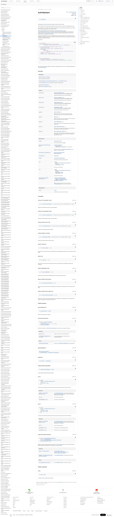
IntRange (62, 146)
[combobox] (90, 1)
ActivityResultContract (44, 82)
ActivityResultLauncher (59, 30)
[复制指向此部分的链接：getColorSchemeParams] (49, 318)
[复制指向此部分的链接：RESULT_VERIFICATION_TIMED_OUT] (54, 291)
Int (41, 112)
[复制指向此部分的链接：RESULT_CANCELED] (47, 244)
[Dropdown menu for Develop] (27, 1)
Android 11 (65, 507)
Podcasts (14, 507)
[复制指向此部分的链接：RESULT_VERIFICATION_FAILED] (52, 279)
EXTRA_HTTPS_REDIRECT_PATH (59, 97)
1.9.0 (75, 14)
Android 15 (65, 501)
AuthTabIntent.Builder (42, 67)
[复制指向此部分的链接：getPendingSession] (47, 348)
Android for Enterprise (16, 500)
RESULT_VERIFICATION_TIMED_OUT (59, 131)
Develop (45, 9)
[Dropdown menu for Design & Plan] (21, 1)
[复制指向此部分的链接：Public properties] (48, 467)
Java (75, 15)
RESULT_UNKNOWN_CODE (57, 121)
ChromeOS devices (49, 501)
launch (60, 26)
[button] (6, 10)
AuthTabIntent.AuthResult (58, 180)
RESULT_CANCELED (57, 112)
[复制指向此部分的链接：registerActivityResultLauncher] (52, 434)
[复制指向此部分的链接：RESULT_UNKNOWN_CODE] (50, 268)
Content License (61, 482)
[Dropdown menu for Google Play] (34, 1)
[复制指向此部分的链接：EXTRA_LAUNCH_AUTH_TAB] (51, 222)
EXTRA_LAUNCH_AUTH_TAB (58, 102)
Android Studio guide (83, 498)
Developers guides (83, 500)
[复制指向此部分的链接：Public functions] (47, 303)
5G (30, 505)
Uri (57, 163)
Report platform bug (100, 498)
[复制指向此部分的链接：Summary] (44, 71)
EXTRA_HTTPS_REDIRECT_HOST (59, 92)
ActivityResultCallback (49, 32)
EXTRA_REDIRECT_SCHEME (58, 107)
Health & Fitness (32, 501)
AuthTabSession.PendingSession (44, 152)
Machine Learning (32, 500)
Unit (39, 169)
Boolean (40, 158)
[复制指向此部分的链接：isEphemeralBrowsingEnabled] (51, 365)
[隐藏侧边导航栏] (11, 515)
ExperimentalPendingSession (59, 152)
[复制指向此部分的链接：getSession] (43, 357)
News (14, 504)
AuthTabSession (41, 155)
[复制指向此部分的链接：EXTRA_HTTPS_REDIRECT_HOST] (53, 200)
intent (55, 190)
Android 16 (65, 500)
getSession (56, 155)
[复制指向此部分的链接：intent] (41, 471)
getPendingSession (57, 153)
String (42, 92)
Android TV (48, 504)
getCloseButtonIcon (57, 141)
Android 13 (65, 504)
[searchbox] (6, 7)
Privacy (31, 504)
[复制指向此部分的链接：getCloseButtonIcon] (47, 307)
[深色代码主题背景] (75, 18)
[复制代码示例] (75, 42)
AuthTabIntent (43, 19)
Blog (13, 505)
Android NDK (82, 504)
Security (14, 501)
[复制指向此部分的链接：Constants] (44, 196)
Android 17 (65, 498)
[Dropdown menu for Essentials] (14, 1)
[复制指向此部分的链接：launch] (41, 376)
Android (14, 498)
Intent (45, 24)
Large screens (49, 498)
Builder (53, 26)
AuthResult (68, 36)
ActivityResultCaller (62, 178)
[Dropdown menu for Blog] (40, 1)
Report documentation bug (101, 500)
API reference (3, 4)
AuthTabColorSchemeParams (66, 149)
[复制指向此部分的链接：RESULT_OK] (44, 256)
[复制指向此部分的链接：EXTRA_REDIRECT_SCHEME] (50, 233)
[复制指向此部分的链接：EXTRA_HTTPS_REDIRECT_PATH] (52, 211)
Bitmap (40, 141)
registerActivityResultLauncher (44, 31)
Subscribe (103, 514)
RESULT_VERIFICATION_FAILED (59, 126)
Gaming (31, 498)
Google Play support (100, 501)
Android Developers (40, 9)
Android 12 (65, 505)
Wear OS (48, 500)
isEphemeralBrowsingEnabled (59, 158)
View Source (73, 13)
